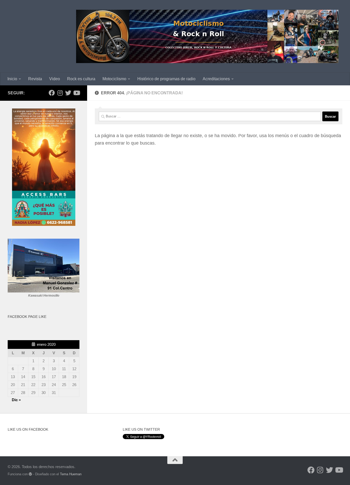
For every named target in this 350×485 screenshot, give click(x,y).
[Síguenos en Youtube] (76, 93)
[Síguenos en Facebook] (52, 93)
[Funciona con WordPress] (30, 474)
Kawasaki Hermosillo (43, 295)
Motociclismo (114, 79)
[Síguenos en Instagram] (60, 93)
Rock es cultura (81, 79)
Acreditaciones (216, 79)
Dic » (16, 400)
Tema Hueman (70, 474)
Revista (35, 79)
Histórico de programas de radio (166, 79)
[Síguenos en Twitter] (68, 93)
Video (54, 79)
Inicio (12, 79)
